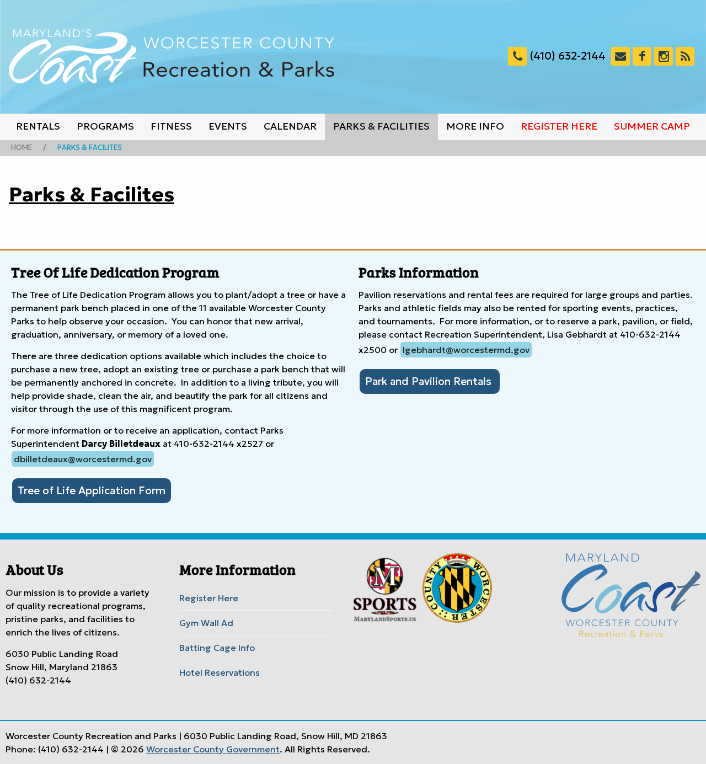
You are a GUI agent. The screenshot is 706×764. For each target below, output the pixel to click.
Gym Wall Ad (206, 622)
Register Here (559, 126)
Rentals (38, 126)
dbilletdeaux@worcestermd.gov (83, 458)
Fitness (171, 126)
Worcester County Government (213, 749)
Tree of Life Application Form (91, 490)
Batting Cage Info (217, 647)
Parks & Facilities (381, 126)
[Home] (171, 56)
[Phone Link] (517, 56)
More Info (475, 126)
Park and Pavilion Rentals (429, 381)
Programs (105, 126)
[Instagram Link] (663, 56)
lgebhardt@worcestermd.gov (466, 349)
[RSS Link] (685, 56)
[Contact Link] (620, 56)
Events (227, 126)
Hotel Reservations (219, 672)
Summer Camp (652, 126)
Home (21, 147)
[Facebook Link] (642, 56)
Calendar (290, 126)
